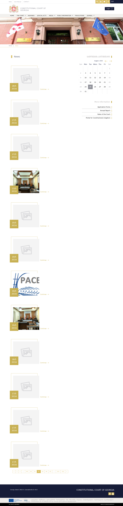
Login (108, 8)
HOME (12, 15)
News (16, 45)
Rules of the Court (104, 114)
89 (27, 471)
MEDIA (51, 15)
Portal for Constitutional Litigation (98, 118)
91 (35, 471)
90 (31, 471)
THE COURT (20, 15)
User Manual (17, 2)
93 (42, 471)
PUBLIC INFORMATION (64, 15)
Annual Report (105, 110)
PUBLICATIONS (79, 15)
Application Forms (104, 107)
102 (63, 471)
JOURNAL (89, 15)
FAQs (10, 2)
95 (50, 471)
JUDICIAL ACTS (41, 15)
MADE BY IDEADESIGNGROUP (107, 504)
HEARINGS (31, 15)
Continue (43, 89)
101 (58, 471)
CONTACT (26, 2)
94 (46, 471)
